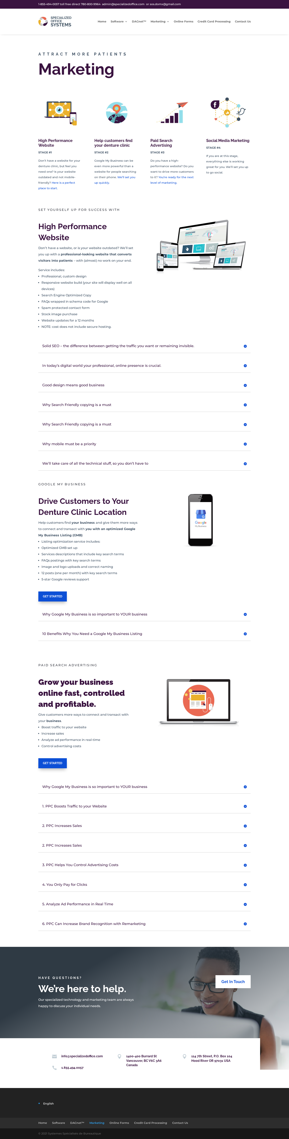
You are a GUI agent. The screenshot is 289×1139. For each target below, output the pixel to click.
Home (102, 21)
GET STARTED (52, 596)
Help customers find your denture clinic (113, 143)
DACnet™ (139, 21)
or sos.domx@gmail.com (162, 4)
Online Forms (183, 21)
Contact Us (243, 21)
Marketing (158, 21)
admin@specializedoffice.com (123, 4)
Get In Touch (233, 981)
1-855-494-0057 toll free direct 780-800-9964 (69, 4)
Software (117, 21)
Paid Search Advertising (161, 143)
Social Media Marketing (227, 140)
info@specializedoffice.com (82, 1056)
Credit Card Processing (214, 21)
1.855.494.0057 (72, 1067)
